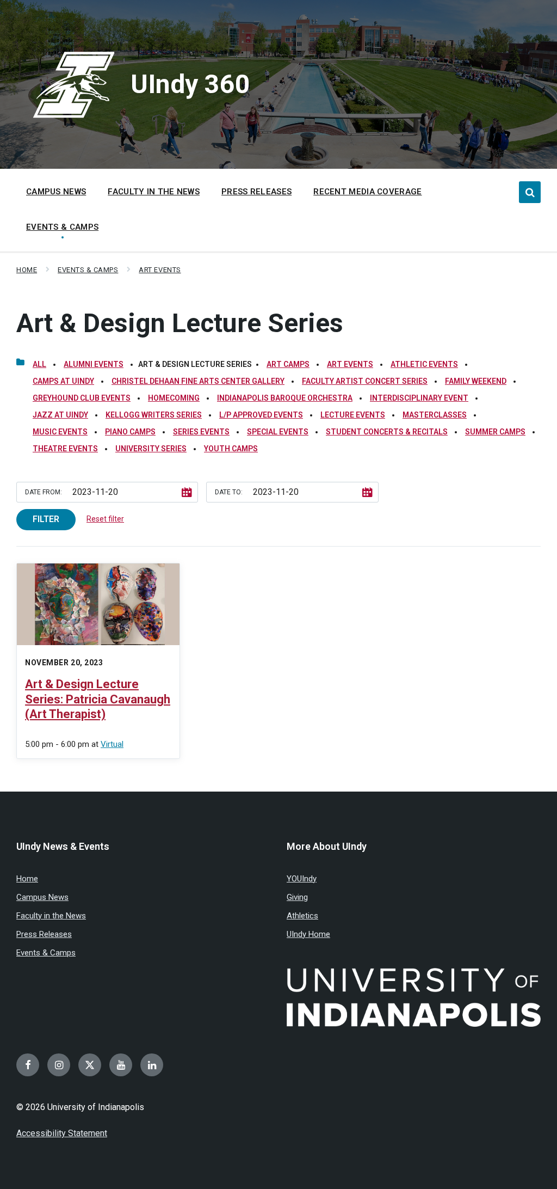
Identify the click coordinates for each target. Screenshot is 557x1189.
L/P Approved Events (261, 414)
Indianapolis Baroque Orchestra (284, 398)
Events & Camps (88, 270)
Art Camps (288, 364)
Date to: (229, 492)
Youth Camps (231, 448)
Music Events (60, 431)
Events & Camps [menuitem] (62, 227)
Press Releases (44, 934)
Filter (46, 519)
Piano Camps (130, 431)
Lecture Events (352, 414)
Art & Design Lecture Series (179, 323)
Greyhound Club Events (82, 398)
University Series (151, 448)
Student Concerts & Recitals (387, 431)
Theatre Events (65, 448)
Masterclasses (435, 414)
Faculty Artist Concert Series (365, 381)
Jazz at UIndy (60, 414)
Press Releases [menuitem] (256, 192)
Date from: (43, 492)
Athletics (302, 916)
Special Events (277, 431)
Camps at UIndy (63, 381)
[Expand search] (530, 192)
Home (26, 270)
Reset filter (105, 518)
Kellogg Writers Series (154, 414)
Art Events (160, 270)
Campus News (42, 897)
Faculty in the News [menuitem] (154, 192)
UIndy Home (308, 934)
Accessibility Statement (61, 1133)
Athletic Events (424, 364)
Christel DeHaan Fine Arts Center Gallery (198, 381)
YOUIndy (302, 879)
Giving (297, 897)
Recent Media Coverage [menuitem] (367, 192)
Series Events (201, 431)
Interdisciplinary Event (419, 398)
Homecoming (174, 398)
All (39, 364)
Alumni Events (93, 364)
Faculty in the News (51, 916)
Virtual (112, 744)
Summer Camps (495, 431)
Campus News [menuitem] (56, 192)
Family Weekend (475, 381)
